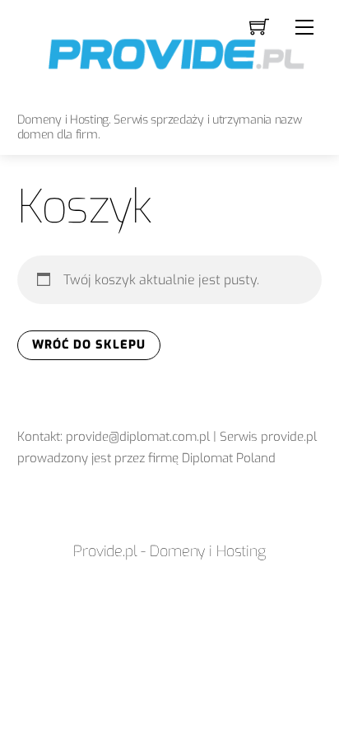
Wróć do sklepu (89, 345)
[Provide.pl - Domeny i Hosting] (170, 53)
